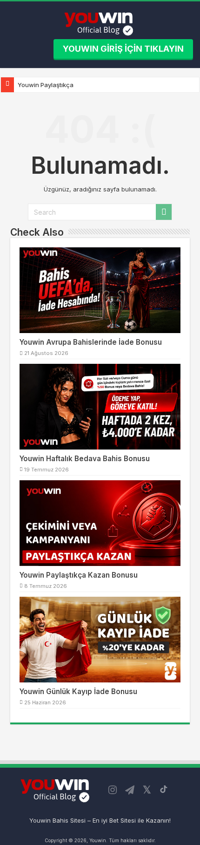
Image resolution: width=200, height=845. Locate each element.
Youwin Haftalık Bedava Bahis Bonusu (85, 458)
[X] (147, 790)
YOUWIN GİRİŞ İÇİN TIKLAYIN (123, 49)
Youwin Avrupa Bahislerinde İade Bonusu (91, 342)
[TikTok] (164, 789)
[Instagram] (112, 790)
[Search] (164, 212)
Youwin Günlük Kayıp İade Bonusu (78, 691)
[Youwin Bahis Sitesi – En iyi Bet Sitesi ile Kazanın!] (100, 22)
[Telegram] (129, 790)
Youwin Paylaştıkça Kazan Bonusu (79, 575)
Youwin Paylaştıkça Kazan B (58, 85)
